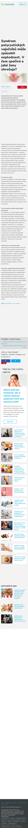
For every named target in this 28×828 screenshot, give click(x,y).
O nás (2, 803)
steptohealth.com (9, 303)
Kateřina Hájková (5, 86)
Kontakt (8, 803)
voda (23, 821)
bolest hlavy (6, 826)
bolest (19, 826)
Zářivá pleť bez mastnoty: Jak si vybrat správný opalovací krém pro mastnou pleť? (13, 395)
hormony (4, 91)
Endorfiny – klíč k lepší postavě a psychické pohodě (19, 490)
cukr (13, 826)
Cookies (14, 803)
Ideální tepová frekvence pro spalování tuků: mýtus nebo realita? (20, 618)
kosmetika (16, 821)
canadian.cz (17, 303)
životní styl (5, 818)
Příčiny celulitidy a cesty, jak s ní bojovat (19, 479)
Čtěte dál (10, 422)
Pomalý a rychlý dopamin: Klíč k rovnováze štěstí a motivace (19, 446)
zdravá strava (21, 818)
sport (9, 821)
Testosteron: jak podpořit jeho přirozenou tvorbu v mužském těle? (19, 514)
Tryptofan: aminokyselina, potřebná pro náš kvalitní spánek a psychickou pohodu (19, 469)
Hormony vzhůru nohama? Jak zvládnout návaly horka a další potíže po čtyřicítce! (19, 433)
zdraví (13, 818)
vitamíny (4, 823)
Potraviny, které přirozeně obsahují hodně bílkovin (19, 606)
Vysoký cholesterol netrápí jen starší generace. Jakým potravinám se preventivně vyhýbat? (19, 594)
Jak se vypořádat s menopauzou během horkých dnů (20, 456)
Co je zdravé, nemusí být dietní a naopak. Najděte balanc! (20, 558)
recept (4, 821)
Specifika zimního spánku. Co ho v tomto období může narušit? (19, 502)
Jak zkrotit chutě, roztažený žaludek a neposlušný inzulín (20, 535)
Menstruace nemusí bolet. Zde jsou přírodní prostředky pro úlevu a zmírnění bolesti (20, 526)
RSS (7, 804)
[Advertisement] (14, 23)
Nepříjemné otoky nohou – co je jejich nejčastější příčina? (19, 547)
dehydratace (12, 823)
